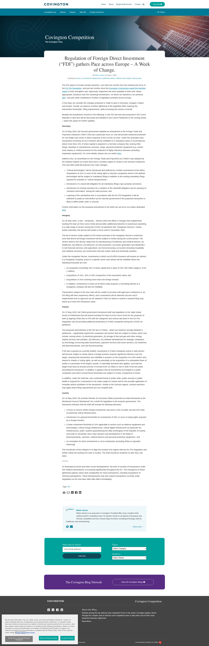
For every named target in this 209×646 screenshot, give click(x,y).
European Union (108, 78)
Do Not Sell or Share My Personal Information (19, 639)
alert (64, 98)
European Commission (92, 78)
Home (103, 4)
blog (119, 153)
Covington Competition (69, 36)
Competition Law (50, 12)
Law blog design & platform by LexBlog (147, 642)
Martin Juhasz (100, 75)
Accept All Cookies (67, 638)
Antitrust (63, 12)
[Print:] (64, 492)
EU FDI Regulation (73, 88)
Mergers (73, 12)
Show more (137, 527)
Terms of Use (30, 632)
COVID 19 (79, 78)
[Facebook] (57, 609)
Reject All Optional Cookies (48, 638)
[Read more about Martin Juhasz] (67, 526)
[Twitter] (53, 609)
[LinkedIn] (62, 609)
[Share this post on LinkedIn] (80, 492)
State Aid (83, 12)
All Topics (161, 12)
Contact (138, 4)
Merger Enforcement (124, 4)
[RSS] (48, 609)
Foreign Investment (97, 12)
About (111, 4)
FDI (68, 487)
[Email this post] (68, 492)
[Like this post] (76, 492)
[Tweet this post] (72, 492)
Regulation (136, 78)
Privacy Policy (20, 632)
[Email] (71, 526)
